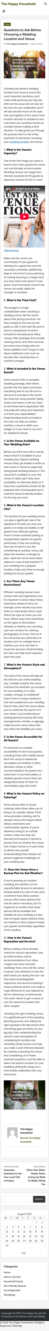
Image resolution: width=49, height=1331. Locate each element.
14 (30, 1231)
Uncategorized (12, 1290)
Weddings (9, 1294)
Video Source (11, 250)
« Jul (23, 1253)
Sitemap (17, 1325)
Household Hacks (13, 1281)
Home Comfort (12, 1277)
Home (7, 24)
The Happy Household (18, 4)
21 (30, 1236)
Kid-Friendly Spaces (15, 1285)
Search (39, 1199)
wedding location (19, 142)
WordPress (21, 1316)
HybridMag (39, 1316)
